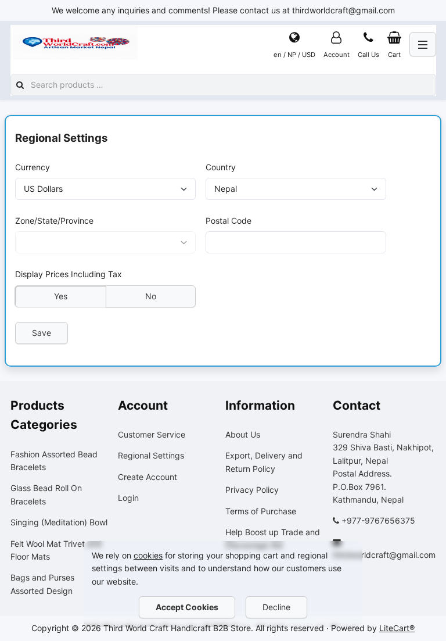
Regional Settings (151, 455)
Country (221, 167)
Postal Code (228, 220)
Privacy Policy (252, 490)
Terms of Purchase (260, 511)
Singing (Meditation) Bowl (58, 522)
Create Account (147, 477)
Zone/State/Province (54, 220)
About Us (242, 434)
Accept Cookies (187, 607)
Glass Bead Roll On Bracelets (46, 494)
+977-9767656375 (378, 520)
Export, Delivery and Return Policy (264, 461)
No (150, 296)
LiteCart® (397, 628)
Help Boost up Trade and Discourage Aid (272, 538)
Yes (60, 296)
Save (41, 333)
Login (128, 498)
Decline (276, 607)
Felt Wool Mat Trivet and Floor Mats (56, 550)
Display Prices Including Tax (68, 275)
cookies (148, 555)
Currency (32, 167)
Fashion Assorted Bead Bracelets (54, 460)
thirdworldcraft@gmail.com (384, 555)
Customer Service (151, 434)
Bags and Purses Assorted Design (42, 583)
